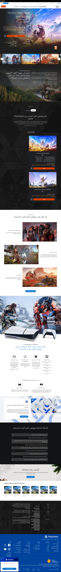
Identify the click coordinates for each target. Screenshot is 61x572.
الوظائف (57, 545)
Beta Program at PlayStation (8, 556)
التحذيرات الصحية (18, 549)
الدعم (37, 3)
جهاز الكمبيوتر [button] (28, 110)
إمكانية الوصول (37, 545)
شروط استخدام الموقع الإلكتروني (26, 569)
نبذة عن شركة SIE (55, 543)
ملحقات (44, 3)
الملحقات (47, 549)
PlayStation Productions (54, 548)
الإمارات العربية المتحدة (52, 569)
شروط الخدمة (19, 543)
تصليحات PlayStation (27, 549)
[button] (30, 59)
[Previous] (2, 59)
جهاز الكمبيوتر (16, 6)
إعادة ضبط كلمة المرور (27, 550)
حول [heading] (57, 542)
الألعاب (51, 3)
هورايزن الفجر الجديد (42, 6)
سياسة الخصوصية (33, 569)
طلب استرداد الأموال (27, 552)
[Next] (59, 59)
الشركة (57, 549)
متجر (56, 3)
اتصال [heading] (10, 542)
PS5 (48, 543)
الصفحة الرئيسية (56, 539)
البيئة (39, 543)
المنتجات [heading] (47, 542)
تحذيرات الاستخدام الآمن (26, 516)
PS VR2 (48, 546)
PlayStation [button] (33, 110)
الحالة (29, 547)
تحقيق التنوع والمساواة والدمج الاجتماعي (36, 549)
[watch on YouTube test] (36, 63)
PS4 (48, 545)
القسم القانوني (38, 569)
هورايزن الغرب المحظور (34, 6)
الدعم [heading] (29, 542)
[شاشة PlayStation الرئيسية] (59, 3)
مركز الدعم (28, 543)
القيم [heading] (39, 542)
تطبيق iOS (9, 552)
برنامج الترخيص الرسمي (17, 552)
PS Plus (47, 3)
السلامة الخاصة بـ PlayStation (27, 546)
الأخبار (40, 3)
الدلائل (29, 553)
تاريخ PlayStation (55, 551)
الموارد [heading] (19, 542)
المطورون (19, 550)
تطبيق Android (9, 553)
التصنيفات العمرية (18, 547)
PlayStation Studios (55, 546)
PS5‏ (53, 3)
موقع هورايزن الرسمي (24, 6)
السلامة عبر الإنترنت (37, 546)
